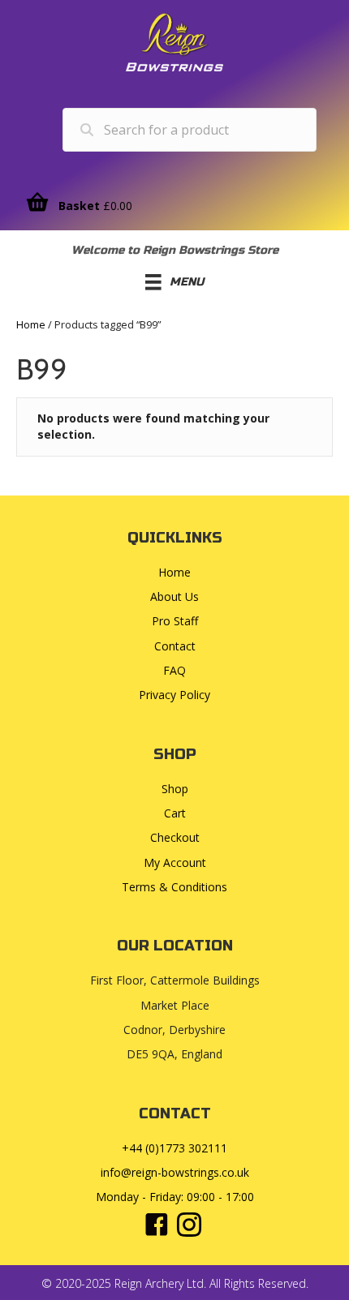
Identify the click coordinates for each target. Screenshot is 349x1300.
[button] (157, 1224)
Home (30, 324)
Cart (175, 813)
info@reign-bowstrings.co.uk (175, 1172)
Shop (175, 788)
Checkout (175, 837)
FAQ (174, 670)
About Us (174, 596)
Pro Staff (175, 621)
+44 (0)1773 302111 (174, 1148)
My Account (175, 862)
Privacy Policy (174, 694)
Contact (175, 646)
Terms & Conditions (174, 887)
